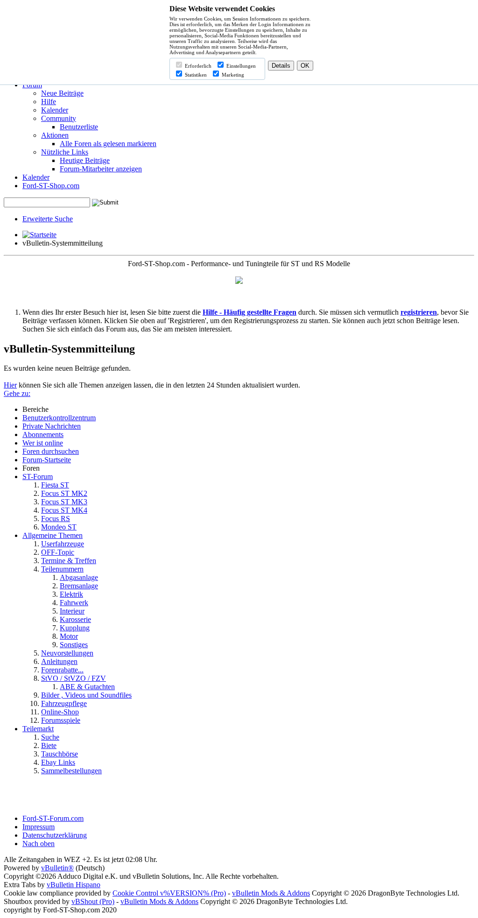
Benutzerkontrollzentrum (59, 418)
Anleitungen (59, 661)
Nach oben (38, 843)
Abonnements (42, 434)
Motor (69, 636)
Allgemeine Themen (52, 535)
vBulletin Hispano (73, 885)
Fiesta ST (55, 485)
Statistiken (195, 75)
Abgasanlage (79, 577)
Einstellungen (240, 66)
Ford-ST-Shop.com (50, 186)
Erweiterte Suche (47, 219)
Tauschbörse (59, 754)
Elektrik (71, 594)
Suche (50, 737)
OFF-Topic (57, 552)
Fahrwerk (74, 603)
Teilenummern (62, 569)
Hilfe (48, 102)
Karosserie (75, 619)
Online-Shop (60, 712)
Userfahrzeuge (62, 544)
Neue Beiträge (62, 93)
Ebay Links (58, 762)
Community (58, 118)
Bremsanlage (79, 586)
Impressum (38, 827)
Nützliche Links (64, 152)
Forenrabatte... (62, 670)
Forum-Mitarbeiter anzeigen (101, 169)
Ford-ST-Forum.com (53, 818)
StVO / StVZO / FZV (73, 678)
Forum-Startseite (46, 460)
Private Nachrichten (51, 426)
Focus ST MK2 (64, 493)
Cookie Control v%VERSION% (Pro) (169, 893)
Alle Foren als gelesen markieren (108, 144)
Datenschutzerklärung (54, 835)
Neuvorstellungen (67, 653)
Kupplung (75, 628)
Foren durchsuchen (50, 451)
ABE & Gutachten (87, 687)
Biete (48, 745)
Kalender (54, 110)
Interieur (72, 611)
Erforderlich (197, 66)
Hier (10, 385)
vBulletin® (57, 868)
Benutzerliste (79, 127)
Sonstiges (74, 645)
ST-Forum (37, 476)
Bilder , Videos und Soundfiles (86, 695)
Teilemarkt (38, 729)
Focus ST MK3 (64, 502)
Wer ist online (42, 443)
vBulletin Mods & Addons (271, 893)
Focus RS (55, 519)
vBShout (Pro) (92, 901)
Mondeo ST (59, 527)
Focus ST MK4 (64, 510)
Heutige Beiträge (85, 160)
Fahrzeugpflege (64, 703)
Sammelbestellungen (71, 771)
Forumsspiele (60, 720)
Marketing (232, 75)
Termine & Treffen (68, 561)
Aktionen (55, 135)
